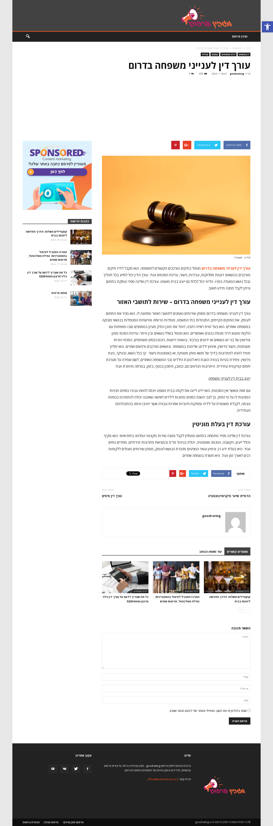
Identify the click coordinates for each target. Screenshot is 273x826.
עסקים (215, 54)
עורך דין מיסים (112, 496)
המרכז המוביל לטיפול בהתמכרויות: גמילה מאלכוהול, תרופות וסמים (47, 256)
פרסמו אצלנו (51, 822)
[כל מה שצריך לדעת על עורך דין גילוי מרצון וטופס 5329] (125, 577)
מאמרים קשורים (237, 552)
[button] (267, 26)
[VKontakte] (64, 769)
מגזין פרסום (239, 36)
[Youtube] (53, 769)
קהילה (205, 54)
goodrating (237, 73)
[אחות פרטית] (81, 298)
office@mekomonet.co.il (162, 779)
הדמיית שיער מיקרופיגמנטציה (229, 496)
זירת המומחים (228, 54)
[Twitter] (76, 769)
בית (248, 48)
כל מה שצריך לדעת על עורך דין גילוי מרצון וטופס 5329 (47, 274)
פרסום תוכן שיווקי (73, 822)
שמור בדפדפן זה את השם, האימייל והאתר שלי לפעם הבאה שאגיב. (208, 711)
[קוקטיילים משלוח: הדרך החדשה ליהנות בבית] (227, 577)
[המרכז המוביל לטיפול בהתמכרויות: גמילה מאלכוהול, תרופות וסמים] (176, 577)
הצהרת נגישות (31, 822)
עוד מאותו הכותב (210, 552)
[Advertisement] (136, 109)
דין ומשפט (244, 54)
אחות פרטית (59, 293)
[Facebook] (87, 769)
